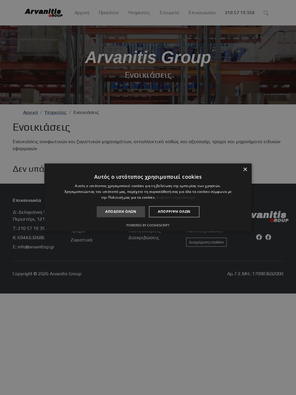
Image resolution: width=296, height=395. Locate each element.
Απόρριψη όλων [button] (174, 211)
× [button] (245, 169)
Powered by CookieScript (147, 225)
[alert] (148, 197)
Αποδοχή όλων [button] (120, 211)
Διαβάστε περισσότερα (175, 197)
